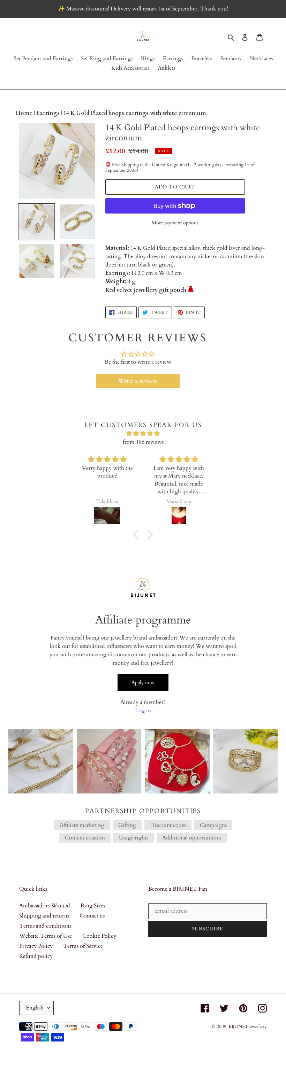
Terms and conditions (45, 926)
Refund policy (36, 956)
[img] (143, 433)
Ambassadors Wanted (44, 905)
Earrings (48, 113)
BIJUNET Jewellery (247, 1026)
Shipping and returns (44, 916)
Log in (143, 710)
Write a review (138, 381)
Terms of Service (83, 946)
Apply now (143, 682)
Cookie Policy (99, 936)
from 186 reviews (143, 442)
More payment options (175, 222)
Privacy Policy (36, 946)
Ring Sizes (93, 905)
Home (25, 113)
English (35, 1008)
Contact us (92, 916)
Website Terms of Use (45, 936)
